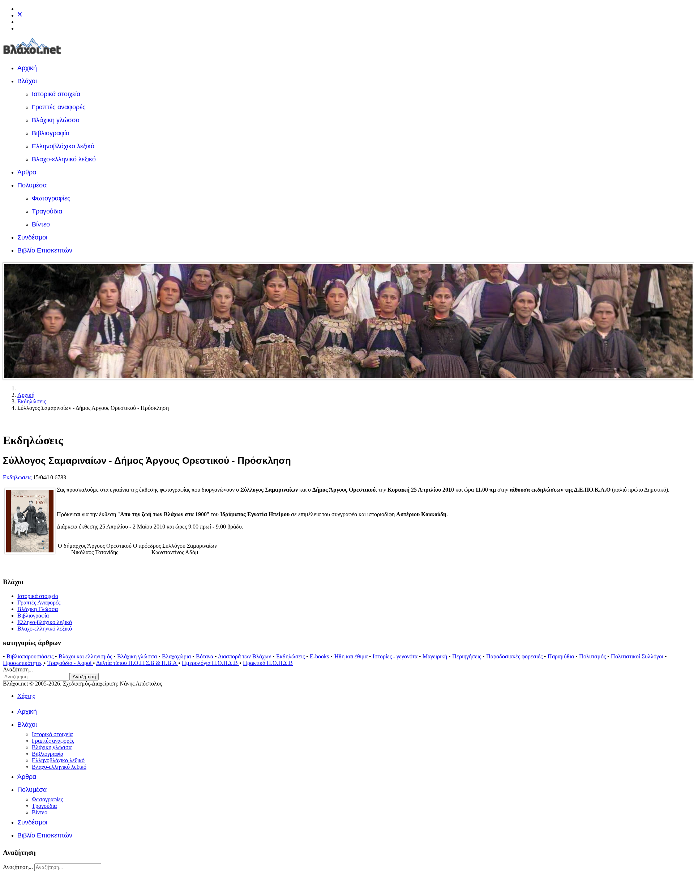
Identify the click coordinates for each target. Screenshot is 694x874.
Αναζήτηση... (18, 669)
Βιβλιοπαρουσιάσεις (31, 656)
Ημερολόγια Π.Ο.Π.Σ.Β (210, 663)
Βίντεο (41, 224)
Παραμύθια (561, 656)
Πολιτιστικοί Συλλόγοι (638, 656)
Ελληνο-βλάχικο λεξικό (44, 622)
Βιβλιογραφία (50, 133)
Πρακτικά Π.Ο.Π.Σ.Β (268, 663)
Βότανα (205, 656)
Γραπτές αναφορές (59, 107)
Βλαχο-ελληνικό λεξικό (64, 159)
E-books (320, 656)
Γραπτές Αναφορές (38, 602)
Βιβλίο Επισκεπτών (44, 250)
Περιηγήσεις (467, 656)
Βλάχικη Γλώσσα (37, 609)
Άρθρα (26, 172)
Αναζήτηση (84, 676)
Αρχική (27, 68)
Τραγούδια (47, 211)
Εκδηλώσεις (17, 477)
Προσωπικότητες (23, 663)
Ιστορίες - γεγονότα (396, 656)
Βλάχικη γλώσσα (56, 120)
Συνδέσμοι (32, 237)
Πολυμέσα (32, 185)
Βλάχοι (27, 81)
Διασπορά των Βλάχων (245, 656)
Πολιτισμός (593, 656)
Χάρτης (26, 696)
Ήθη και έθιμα (351, 656)
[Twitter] (19, 15)
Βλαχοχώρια (177, 656)
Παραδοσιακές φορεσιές (515, 656)
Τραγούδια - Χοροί (70, 663)
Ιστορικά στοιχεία (56, 94)
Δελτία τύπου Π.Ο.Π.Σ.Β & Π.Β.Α (137, 663)
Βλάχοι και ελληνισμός (86, 656)
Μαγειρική (436, 656)
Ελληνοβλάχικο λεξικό (63, 146)
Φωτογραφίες (51, 198)
